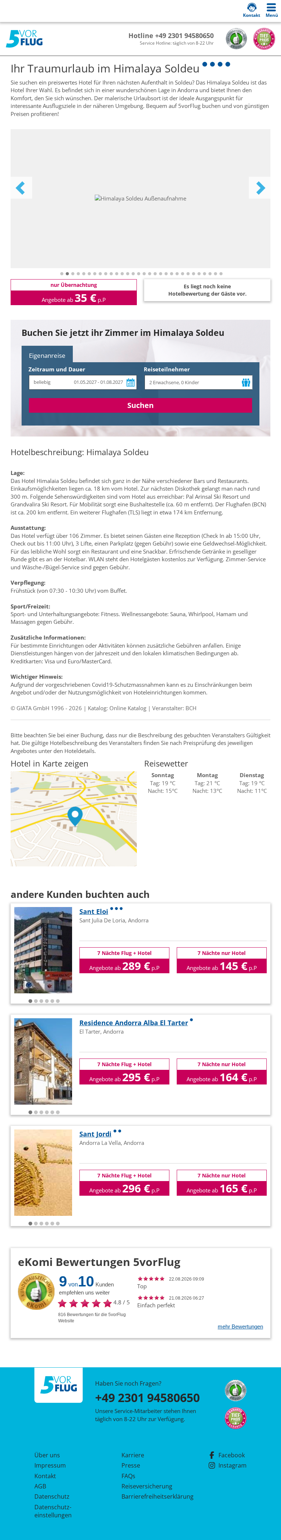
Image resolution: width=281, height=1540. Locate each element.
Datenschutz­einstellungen (53, 1511)
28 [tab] (210, 274)
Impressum (50, 1465)
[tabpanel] (140, 198)
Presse (130, 1465)
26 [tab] (199, 274)
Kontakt (45, 1476)
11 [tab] (116, 274)
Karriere (132, 1455)
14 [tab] (133, 274)
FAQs (128, 1476)
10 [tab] (111, 274)
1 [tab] (61, 274)
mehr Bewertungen (240, 1326)
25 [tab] (193, 274)
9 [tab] (105, 274)
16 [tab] (144, 274)
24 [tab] (188, 274)
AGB (40, 1486)
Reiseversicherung (146, 1486)
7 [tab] (94, 274)
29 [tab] (215, 274)
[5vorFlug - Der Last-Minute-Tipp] (24, 39)
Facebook (231, 1455)
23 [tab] (182, 274)
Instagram (232, 1465)
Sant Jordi (95, 1133)
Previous (21, 188)
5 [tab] (83, 274)
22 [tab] (177, 274)
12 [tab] (122, 274)
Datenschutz (52, 1496)
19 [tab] (160, 274)
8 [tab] (100, 274)
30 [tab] (221, 274)
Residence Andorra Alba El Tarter (133, 1022)
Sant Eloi (93, 911)
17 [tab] (149, 274)
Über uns (47, 1455)
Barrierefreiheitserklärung (148, 1496)
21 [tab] (171, 274)
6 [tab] (89, 274)
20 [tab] (166, 274)
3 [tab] (72, 274)
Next (260, 188)
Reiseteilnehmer (167, 369)
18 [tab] (155, 274)
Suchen (140, 405)
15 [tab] (138, 274)
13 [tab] (127, 274)
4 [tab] (78, 274)
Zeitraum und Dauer (57, 369)
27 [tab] (204, 274)
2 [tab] (67, 274)
